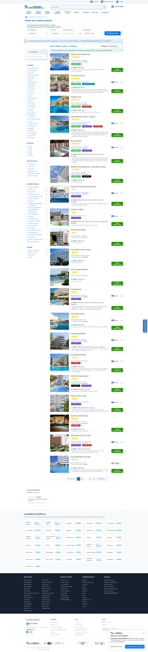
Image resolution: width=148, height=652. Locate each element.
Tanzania (84, 602)
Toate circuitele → (66, 599)
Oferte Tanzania (46, 599)
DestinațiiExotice (67, 12)
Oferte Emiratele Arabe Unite (31, 593)
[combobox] (38, 33)
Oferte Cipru (27, 588)
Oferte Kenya (27, 602)
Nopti (54, 30)
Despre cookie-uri (80, 627)
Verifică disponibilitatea (117, 69)
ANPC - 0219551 (55, 634)
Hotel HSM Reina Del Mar (81, 457)
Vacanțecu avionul (57, 12)
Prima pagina (54, 622)
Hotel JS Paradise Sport (80, 376)
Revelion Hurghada (109, 580)
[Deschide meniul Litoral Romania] (33, 12)
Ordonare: (104, 46)
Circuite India (64, 588)
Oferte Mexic (45, 580)
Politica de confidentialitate (58, 629)
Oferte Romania (46, 595)
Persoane (88, 30)
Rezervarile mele (108, 1)
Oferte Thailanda (46, 602)
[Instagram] (31, 632)
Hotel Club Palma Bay (79, 416)
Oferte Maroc (27, 608)
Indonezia (84, 584)
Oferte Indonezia (28, 597)
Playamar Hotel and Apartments (83, 186)
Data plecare (69, 30)
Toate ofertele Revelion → (111, 593)
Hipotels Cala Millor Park (80, 54)
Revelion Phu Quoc (109, 586)
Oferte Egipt (27, 591)
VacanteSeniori (47, 12)
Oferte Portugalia (46, 588)
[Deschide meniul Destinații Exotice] (72, 12)
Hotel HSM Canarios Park (81, 435)
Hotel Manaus (76, 289)
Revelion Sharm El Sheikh (110, 582)
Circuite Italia (64, 593)
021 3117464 (119, 6)
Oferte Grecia (27, 595)
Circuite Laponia (65, 597)
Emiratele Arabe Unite (87, 582)
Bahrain (84, 580)
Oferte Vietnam (46, 608)
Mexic (83, 593)
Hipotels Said (76, 97)
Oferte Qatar (45, 591)
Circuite (76, 12)
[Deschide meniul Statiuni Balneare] (43, 12)
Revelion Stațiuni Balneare (110, 588)
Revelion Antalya (108, 584)
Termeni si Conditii (56, 627)
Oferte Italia (27, 599)
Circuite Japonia (65, 584)
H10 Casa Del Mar (78, 75)
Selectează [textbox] (32, 33)
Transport (32, 30)
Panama (84, 597)
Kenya (83, 586)
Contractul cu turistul (81, 632)
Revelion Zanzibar (108, 591)
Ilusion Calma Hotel (78, 396)
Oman (83, 595)
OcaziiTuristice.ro (32, 17)
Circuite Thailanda (65, 591)
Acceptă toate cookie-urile (134, 647)
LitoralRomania (28, 12)
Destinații (86, 12)
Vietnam (84, 606)
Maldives (84, 588)
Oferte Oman (45, 584)
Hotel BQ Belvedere (78, 355)
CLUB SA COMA (77, 209)
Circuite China (64, 580)
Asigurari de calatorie (81, 629)
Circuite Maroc (64, 595)
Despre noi (54, 625)
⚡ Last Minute (104, 12)
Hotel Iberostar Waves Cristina (83, 117)
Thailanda (84, 604)
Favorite (95, 1)
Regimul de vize (79, 634)
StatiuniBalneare (38, 12)
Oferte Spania (45, 597)
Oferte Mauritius (28, 610)
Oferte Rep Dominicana (48, 593)
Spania (40, 17)
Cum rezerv (78, 622)
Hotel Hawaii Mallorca (79, 269)
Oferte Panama (46, 586)
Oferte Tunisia (45, 604)
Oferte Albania (27, 580)
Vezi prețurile (113, 33)
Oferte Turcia (45, 606)
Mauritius (84, 591)
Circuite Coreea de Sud (66, 586)
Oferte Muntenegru (47, 582)
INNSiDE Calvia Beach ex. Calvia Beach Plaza (88, 167)
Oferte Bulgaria (28, 586)
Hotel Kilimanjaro (77, 314)
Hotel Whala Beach (78, 333)
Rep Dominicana (86, 599)
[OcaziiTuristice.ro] (34, 6)
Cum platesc (78, 625)
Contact (120, 1)
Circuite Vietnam (65, 582)
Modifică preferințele (116, 646)
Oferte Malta (27, 606)
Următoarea (100, 479)
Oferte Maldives (28, 604)
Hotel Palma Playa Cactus (81, 249)
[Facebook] (27, 632)
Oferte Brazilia (27, 584)
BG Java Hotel (76, 141)
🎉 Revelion (94, 12)
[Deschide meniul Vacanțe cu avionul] (62, 12)
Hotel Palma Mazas (78, 230)
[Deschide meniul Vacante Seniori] (52, 12)
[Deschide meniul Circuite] (81, 12)
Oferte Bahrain (27, 582)
